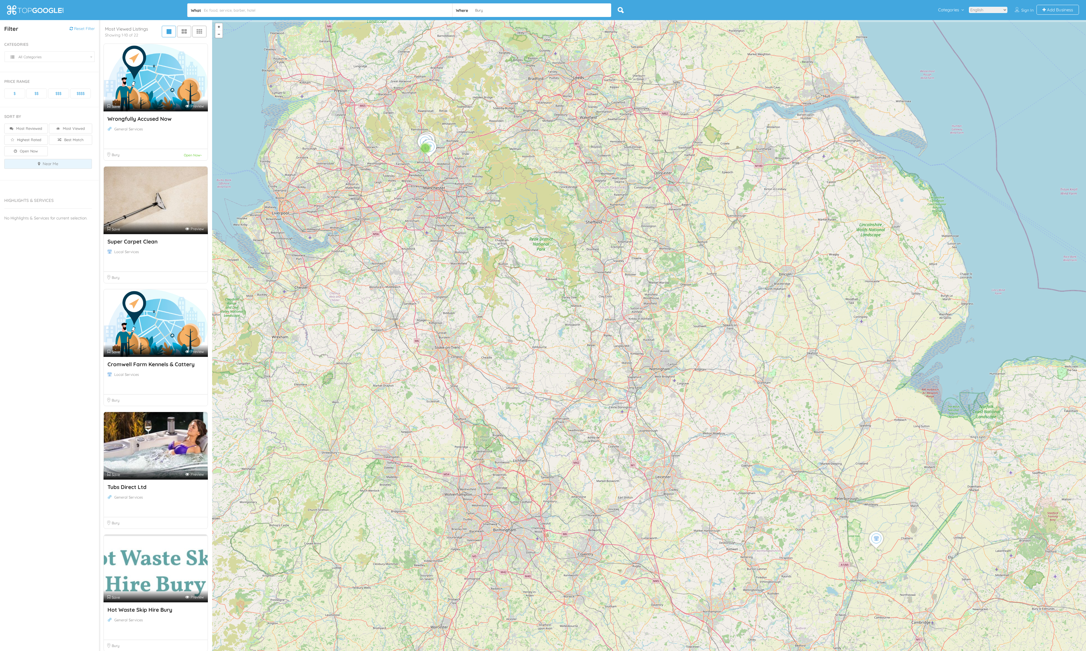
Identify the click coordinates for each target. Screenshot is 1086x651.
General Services (128, 129)
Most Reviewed (28, 128)
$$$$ (81, 93)
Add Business (1059, 9)
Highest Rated (28, 139)
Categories (948, 9)
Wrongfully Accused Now (139, 118)
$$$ (58, 93)
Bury (115, 154)
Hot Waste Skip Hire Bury (139, 609)
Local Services (126, 251)
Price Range (17, 81)
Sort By (12, 116)
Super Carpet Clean (132, 241)
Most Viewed (73, 128)
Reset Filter (84, 28)
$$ (36, 93)
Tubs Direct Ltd (126, 487)
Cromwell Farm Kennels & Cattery (151, 364)
